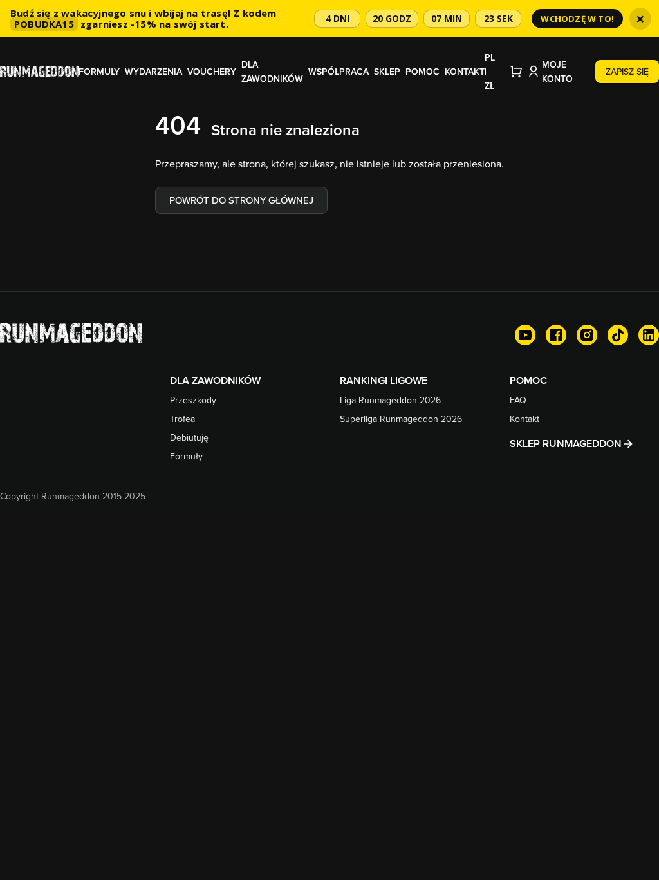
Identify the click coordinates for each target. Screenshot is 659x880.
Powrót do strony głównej (241, 200)
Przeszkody (193, 400)
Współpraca (338, 71)
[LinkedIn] (648, 335)
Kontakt (465, 71)
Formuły (99, 71)
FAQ (518, 400)
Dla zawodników (272, 71)
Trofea (182, 418)
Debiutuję (189, 437)
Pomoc (422, 71)
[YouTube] (525, 335)
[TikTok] (618, 335)
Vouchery (211, 71)
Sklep (387, 71)
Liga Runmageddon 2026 (390, 400)
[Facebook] (556, 335)
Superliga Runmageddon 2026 (401, 418)
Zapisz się (627, 71)
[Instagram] (587, 335)
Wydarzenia (153, 71)
